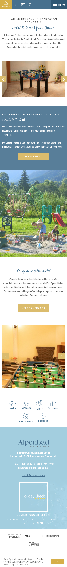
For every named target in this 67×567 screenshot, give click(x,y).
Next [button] (64, 79)
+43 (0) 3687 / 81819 (29, 464)
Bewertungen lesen (33, 515)
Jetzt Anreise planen (33, 475)
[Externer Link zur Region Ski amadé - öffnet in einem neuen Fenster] (52, 536)
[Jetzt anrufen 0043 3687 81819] (15, 4)
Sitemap (13, 520)
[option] (33, 79)
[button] (33, 156)
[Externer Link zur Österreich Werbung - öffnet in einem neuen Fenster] (34, 536)
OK (57, 561)
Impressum (30, 520)
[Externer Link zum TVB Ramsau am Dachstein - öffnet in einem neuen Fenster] (34, 544)
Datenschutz (50, 520)
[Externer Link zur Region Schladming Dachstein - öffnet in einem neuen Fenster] (15, 536)
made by (30, 523)
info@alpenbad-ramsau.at (33, 467)
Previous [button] (3, 79)
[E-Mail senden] (22, 4)
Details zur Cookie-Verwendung (23, 560)
